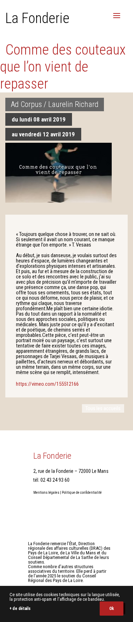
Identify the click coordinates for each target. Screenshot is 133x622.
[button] (116, 15)
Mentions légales (46, 492)
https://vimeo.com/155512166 (47, 384)
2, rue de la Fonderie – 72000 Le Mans (71, 471)
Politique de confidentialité (82, 492)
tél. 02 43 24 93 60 (51, 480)
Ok (111, 608)
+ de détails (20, 608)
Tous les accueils (103, 408)
